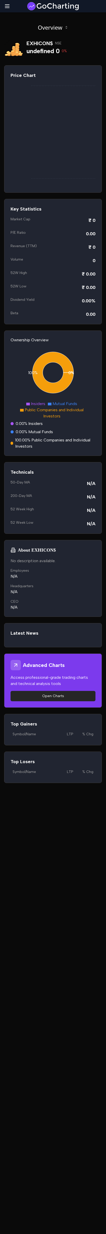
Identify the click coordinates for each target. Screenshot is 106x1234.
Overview (50, 27)
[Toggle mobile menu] (7, 6)
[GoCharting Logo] (53, 6)
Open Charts (53, 696)
